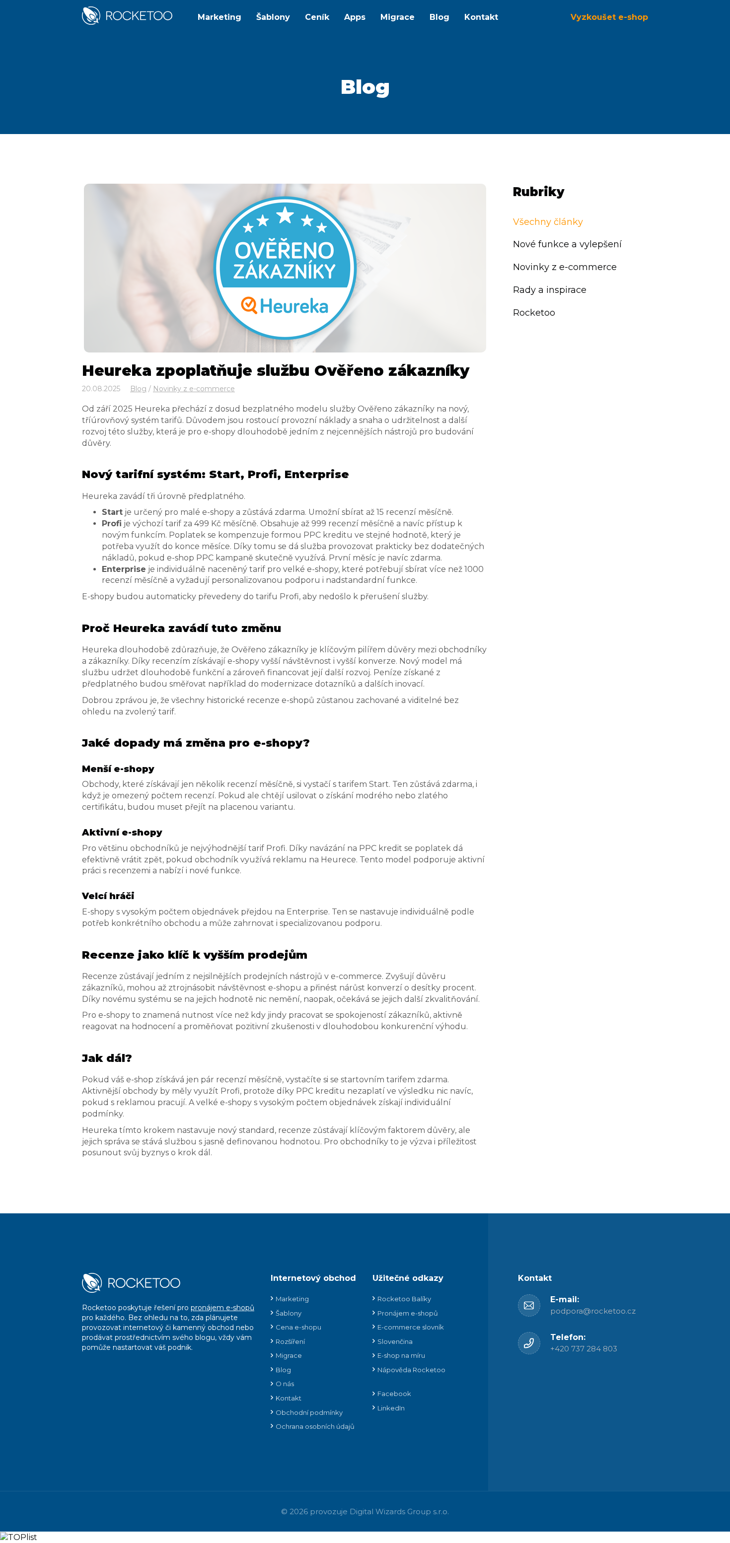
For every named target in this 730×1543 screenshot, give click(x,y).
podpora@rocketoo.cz (593, 1311)
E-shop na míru (401, 1355)
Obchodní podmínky (309, 1412)
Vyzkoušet (609, 17)
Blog (439, 17)
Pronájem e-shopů (407, 1313)
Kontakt (481, 17)
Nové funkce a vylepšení (567, 244)
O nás (285, 1384)
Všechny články (548, 221)
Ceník (317, 17)
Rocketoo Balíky (404, 1299)
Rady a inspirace (549, 289)
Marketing (219, 17)
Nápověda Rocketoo (411, 1370)
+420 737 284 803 (583, 1348)
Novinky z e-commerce (194, 388)
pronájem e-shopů (222, 1307)
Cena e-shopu (298, 1327)
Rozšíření (290, 1341)
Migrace (397, 17)
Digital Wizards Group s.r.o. (399, 1511)
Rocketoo (534, 312)
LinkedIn (391, 1408)
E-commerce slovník (410, 1327)
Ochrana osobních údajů (315, 1426)
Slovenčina (395, 1341)
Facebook (394, 1394)
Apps (354, 17)
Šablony (273, 17)
